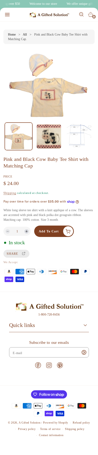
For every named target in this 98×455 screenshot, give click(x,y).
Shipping (9, 193)
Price (7, 176)
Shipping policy (75, 429)
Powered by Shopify (55, 422)
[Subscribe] (84, 352)
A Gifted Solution (30, 422)
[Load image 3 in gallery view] (79, 136)
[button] (7, 14)
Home (12, 34)
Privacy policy (27, 429)
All (25, 34)
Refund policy (81, 422)
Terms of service (50, 429)
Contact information (51, 435)
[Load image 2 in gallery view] (48, 136)
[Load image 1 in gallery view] (19, 136)
